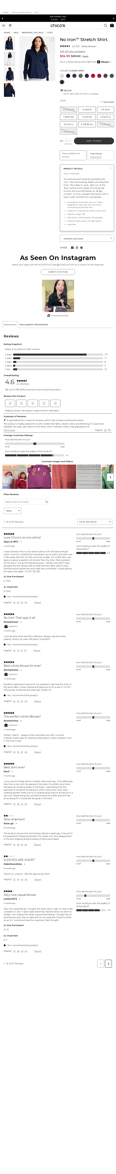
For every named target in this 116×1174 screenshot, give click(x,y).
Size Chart (108, 101)
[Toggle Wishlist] (52, 39)
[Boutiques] (10, 25)
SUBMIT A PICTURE (58, 272)
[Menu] (3, 25)
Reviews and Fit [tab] (10, 324)
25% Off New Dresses (58, 16)
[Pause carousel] (113, 18)
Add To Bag (94, 141)
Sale (16, 33)
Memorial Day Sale (32, 33)
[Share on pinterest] (81, 248)
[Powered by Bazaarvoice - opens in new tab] (58, 316)
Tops (50, 33)
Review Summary (88, 46)
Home (7, 33)
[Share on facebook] (72, 248)
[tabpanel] (58, 648)
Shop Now (54, 19)
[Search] (105, 25)
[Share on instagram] (77, 248)
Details (85, 56)
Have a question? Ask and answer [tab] (34, 324)
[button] (111, 25)
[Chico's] (58, 25)
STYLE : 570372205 (71, 174)
